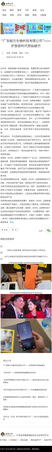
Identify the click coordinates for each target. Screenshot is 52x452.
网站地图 (34, 440)
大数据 (43, 14)
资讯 (4, 10)
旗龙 (12, 222)
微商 (35, 14)
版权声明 (47, 440)
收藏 (6, 229)
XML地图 (24, 440)
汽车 (27, 10)
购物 (27, 14)
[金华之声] (8, 4)
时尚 (19, 14)
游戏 (4, 14)
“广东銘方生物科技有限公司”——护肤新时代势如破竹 (24, 365)
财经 (12, 10)
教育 (19, 10)
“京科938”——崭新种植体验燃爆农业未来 (19, 372)
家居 (35, 10)
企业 (42, 10)
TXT (39, 440)
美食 (12, 14)
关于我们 (3, 440)
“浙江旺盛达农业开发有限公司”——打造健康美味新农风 (25, 389)
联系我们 (13, 440)
